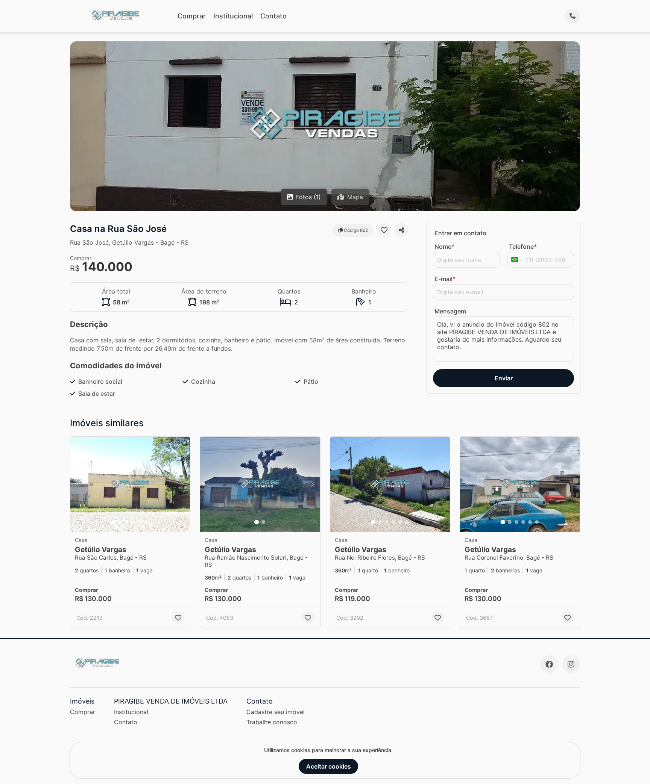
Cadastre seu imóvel (275, 712)
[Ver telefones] (572, 16)
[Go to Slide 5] (140, 522)
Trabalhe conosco (271, 722)
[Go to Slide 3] (127, 522)
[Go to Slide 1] (113, 522)
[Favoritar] (384, 230)
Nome (444, 246)
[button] (130, 485)
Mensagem (450, 311)
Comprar (192, 16)
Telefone (523, 246)
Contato (273, 16)
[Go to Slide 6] (147, 522)
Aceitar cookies (328, 766)
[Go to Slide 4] (133, 522)
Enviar (504, 378)
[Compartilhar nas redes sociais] (401, 230)
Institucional (233, 16)
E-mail (445, 279)
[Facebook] (549, 664)
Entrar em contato (460, 233)
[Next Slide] (182, 485)
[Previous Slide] (78, 485)
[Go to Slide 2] (120, 522)
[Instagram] (571, 664)
